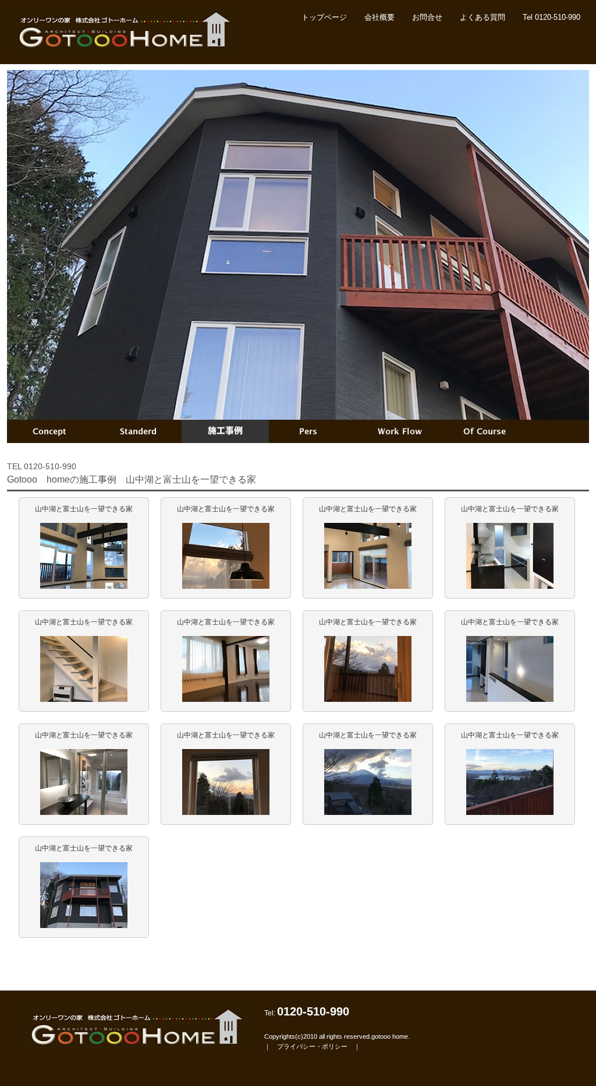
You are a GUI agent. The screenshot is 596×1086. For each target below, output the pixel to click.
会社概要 (379, 17)
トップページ (324, 17)
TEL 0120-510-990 (41, 466)
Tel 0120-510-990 (551, 17)
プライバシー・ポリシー (312, 1046)
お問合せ (427, 17)
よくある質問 (482, 17)
